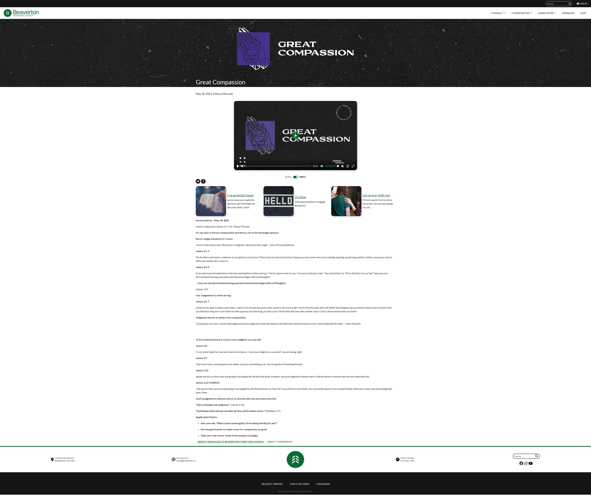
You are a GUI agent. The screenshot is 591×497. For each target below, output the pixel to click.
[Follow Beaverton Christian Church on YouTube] (531, 464)
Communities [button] (521, 13)
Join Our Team (299, 483)
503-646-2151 (182, 458)
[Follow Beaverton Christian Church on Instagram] (526, 464)
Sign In (583, 3)
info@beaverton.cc (186, 461)
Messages (568, 13)
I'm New (300, 197)
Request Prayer (272, 483)
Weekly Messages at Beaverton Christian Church (231, 441)
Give (583, 13)
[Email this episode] (198, 181)
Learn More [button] (546, 13)
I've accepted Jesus (240, 195)
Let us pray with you (376, 195)
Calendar (323, 483)
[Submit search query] (569, 3)
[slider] (276, 166)
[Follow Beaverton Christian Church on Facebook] (521, 464)
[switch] (295, 177)
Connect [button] (497, 13)
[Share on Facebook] (203, 181)
